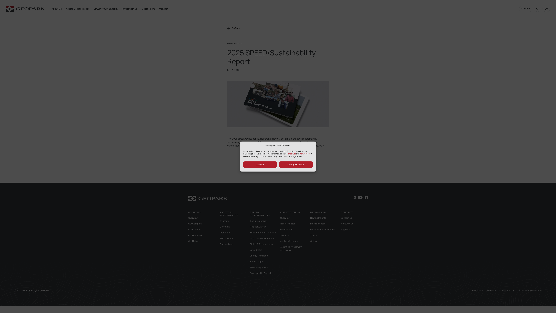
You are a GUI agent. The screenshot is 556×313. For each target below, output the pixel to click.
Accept (260, 164)
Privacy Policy (305, 153)
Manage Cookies (296, 164)
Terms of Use (291, 153)
